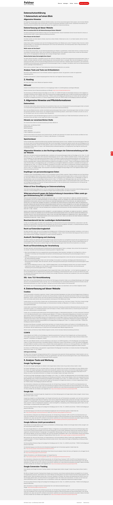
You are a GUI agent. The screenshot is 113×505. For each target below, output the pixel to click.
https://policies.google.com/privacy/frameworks (37, 412)
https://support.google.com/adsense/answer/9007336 (72, 435)
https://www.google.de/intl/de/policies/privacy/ (59, 456)
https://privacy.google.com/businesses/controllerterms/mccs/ (40, 448)
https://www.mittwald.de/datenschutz (61, 90)
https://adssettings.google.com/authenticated (36, 452)
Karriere (76, 3)
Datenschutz (86, 502)
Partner (71, 3)
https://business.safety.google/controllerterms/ (60, 412)
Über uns (60, 3)
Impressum (79, 502)
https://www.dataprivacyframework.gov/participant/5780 (64, 388)
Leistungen (65, 3)
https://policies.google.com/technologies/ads (36, 456)
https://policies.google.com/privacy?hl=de (37, 487)
